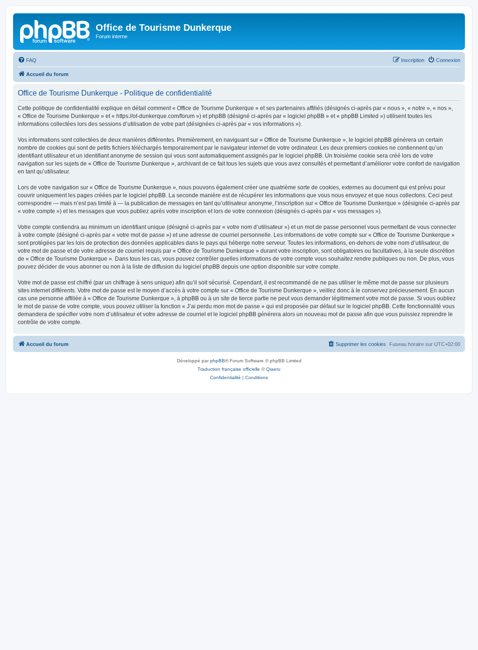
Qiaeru (273, 369)
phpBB (217, 360)
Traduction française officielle (228, 369)
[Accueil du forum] (55, 30)
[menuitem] (27, 60)
